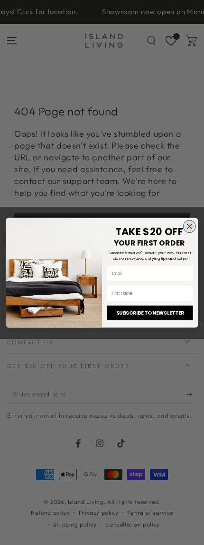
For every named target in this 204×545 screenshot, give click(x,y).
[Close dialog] (189, 226)
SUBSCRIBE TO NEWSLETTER (150, 312)
